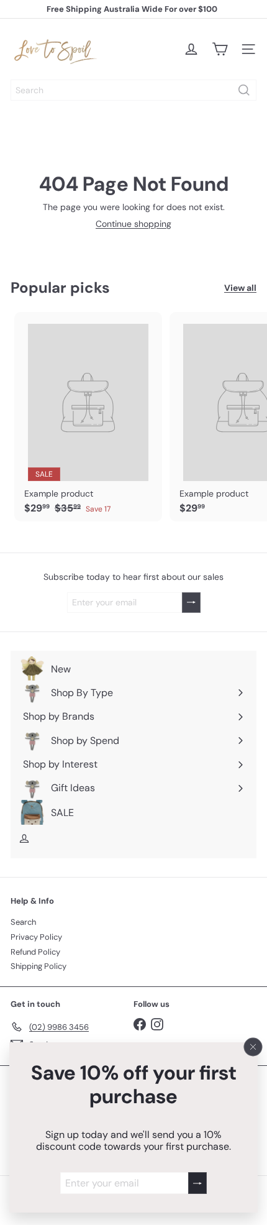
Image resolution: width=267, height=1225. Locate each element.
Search (23, 922)
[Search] (244, 90)
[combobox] (133, 90)
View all (240, 288)
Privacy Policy (36, 937)
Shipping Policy (38, 966)
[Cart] (220, 49)
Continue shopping (133, 223)
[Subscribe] (197, 1183)
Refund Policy (35, 952)
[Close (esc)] (253, 1046)
